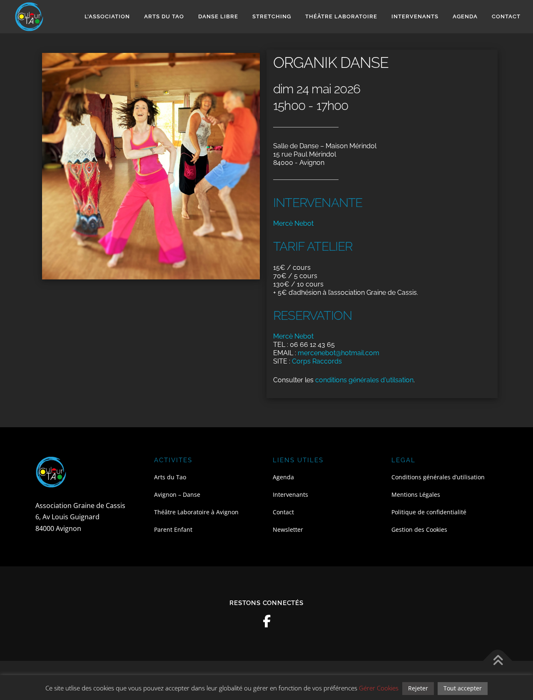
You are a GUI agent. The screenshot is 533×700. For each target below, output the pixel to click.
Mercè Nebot (293, 223)
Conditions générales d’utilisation (438, 477)
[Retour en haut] (498, 660)
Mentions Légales (415, 494)
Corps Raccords (317, 361)
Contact (506, 16)
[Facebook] (266, 621)
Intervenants (414, 16)
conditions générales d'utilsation (364, 380)
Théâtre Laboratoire (341, 16)
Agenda (465, 16)
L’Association (107, 16)
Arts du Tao (164, 16)
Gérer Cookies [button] (379, 688)
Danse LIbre (218, 16)
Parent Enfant (173, 529)
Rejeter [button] (418, 688)
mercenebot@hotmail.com (338, 353)
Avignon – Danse (177, 494)
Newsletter (288, 529)
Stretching (271, 16)
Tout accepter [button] (462, 688)
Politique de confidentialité (428, 512)
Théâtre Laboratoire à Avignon (196, 512)
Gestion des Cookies (419, 529)
